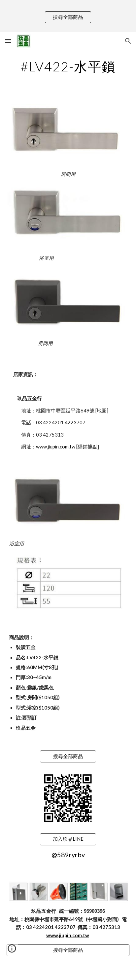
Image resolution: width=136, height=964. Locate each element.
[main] (68, 66)
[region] (68, 16)
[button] (8, 41)
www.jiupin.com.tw (55, 446)
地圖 (102, 410)
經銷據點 (87, 446)
